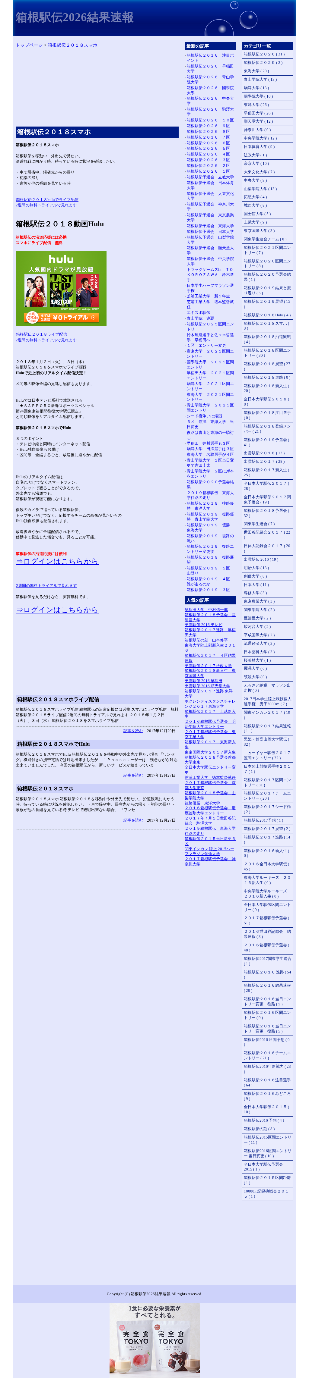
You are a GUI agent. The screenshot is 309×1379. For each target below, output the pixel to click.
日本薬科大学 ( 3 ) (259, 652)
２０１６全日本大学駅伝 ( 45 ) (266, 866)
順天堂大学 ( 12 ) (258, 121)
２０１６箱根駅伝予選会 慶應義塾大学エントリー (210, 810)
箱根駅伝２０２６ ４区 (208, 154)
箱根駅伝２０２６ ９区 (208, 126)
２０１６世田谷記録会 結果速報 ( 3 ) (267, 934)
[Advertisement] (97, 89)
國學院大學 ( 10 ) (258, 96)
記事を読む (133, 731)
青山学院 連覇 (200, 318)
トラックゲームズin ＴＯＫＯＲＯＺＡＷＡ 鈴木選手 (210, 274)
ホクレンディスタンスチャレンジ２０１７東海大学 (210, 704)
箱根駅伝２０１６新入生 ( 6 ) (266, 853)
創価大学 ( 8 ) (255, 576)
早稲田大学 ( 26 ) (258, 113)
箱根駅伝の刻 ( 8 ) (259, 1129)
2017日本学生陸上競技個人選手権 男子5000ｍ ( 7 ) (267, 701)
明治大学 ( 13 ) (256, 568)
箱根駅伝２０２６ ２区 (208, 165)
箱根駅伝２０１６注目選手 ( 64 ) (267, 1082)
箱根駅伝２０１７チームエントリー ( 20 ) (267, 796)
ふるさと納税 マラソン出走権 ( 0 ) (267, 688)
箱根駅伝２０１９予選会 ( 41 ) (266, 442)
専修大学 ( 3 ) (255, 593)
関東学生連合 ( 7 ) (259, 524)
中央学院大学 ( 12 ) (260, 138)
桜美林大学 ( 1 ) (257, 660)
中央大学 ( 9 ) (255, 180)
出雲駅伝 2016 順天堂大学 (207, 686)
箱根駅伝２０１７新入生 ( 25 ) (266, 472)
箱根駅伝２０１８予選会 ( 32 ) (266, 513)
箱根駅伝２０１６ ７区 (208, 137)
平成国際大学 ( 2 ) (259, 635)
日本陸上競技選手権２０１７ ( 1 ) (267, 769)
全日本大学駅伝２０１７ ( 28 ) (266, 486)
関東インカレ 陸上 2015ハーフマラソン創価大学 (209, 851)
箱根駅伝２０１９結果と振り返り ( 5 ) (267, 290)
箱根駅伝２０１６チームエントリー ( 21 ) (267, 1055)
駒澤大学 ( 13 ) (256, 88)
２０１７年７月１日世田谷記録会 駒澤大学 (210, 821)
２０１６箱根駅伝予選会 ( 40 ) (266, 947)
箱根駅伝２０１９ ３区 (208, 590)
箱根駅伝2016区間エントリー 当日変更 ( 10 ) (267, 1153)
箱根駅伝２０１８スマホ (72, 45)
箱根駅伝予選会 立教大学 (210, 177)
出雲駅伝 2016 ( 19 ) (261, 559)
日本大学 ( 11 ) (256, 584)
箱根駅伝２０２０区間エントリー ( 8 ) (267, 263)
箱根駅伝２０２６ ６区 (208, 143)
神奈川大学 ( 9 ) (257, 129)
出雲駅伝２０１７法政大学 (208, 665)
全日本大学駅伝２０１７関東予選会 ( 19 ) (267, 499)
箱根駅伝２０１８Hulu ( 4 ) (267, 315)
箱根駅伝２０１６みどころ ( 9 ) (267, 1096)
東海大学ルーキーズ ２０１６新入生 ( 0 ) (267, 880)
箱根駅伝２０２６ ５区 (208, 148)
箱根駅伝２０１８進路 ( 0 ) (267, 377)
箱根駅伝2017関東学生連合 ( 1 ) (267, 961)
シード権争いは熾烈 (204, 416)
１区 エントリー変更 (206, 345)
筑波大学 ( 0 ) (255, 677)
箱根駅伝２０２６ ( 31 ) (264, 54)
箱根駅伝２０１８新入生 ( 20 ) (266, 388)
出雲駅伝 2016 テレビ (203, 624)
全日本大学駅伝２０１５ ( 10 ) (266, 1109)
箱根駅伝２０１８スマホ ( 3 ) (266, 326)
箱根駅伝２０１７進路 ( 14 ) (267, 840)
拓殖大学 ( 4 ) (255, 197)
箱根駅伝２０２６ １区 (208, 171)
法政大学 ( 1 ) (255, 155)
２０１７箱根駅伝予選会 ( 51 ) (266, 920)
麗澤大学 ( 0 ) (255, 668)
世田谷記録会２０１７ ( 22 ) (267, 535)
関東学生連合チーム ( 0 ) (265, 239)
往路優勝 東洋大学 (202, 803)
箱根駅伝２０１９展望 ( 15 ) (267, 304)
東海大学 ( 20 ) (256, 71)
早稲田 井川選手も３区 (208, 443)
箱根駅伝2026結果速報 (75, 17)
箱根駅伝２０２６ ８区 (208, 131)
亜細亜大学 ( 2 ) (257, 618)
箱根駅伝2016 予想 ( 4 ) (264, 1120)
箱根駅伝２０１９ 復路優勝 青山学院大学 (210, 517)
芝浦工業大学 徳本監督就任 (210, 777)
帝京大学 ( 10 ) (256, 163)
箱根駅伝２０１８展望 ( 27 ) (267, 366)
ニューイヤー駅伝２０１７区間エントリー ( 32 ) (267, 755)
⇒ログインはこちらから (57, 561)
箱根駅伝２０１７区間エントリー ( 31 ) (267, 782)
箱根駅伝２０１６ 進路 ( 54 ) (267, 974)
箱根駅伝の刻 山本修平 (206, 640)
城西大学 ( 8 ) (255, 205)
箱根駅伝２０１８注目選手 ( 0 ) (267, 415)
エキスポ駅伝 (198, 312)
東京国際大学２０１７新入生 (210, 752)
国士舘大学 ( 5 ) (257, 214)
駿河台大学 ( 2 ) (257, 626)
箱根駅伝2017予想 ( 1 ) (263, 820)
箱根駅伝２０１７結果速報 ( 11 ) (267, 728)
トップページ (29, 45)
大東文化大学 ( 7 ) (259, 172)
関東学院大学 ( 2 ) (259, 609)
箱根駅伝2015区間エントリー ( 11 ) (267, 1140)
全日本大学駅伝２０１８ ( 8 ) (266, 401)
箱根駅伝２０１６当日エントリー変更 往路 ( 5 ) (267, 1001)
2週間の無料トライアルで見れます (46, 585)
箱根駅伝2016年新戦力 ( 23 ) (267, 1069)
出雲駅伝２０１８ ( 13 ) (264, 453)
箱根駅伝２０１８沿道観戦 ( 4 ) (267, 339)
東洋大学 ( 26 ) (256, 104)
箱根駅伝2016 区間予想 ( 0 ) (267, 1042)
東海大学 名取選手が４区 (210, 454)
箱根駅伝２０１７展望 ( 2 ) (267, 828)
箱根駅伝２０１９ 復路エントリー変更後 (210, 549)
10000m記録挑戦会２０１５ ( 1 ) (266, 1194)
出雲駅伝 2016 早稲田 (203, 681)
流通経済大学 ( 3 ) (259, 643)
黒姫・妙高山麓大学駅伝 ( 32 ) (266, 742)
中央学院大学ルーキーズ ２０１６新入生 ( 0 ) (267, 893)
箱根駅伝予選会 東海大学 (210, 226)
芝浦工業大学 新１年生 (208, 296)
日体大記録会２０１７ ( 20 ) (267, 548)
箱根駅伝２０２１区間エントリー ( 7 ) (267, 250)
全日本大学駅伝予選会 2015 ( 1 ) (263, 1167)
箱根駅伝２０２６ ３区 (208, 160)
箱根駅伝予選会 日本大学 (210, 231)
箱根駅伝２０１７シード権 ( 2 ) (267, 809)
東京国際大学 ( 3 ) (259, 230)
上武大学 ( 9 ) (255, 222)
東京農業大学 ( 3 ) (259, 601)
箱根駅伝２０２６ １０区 (210, 120)
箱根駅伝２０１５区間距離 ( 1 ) (267, 1180)
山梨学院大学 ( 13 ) (260, 188)
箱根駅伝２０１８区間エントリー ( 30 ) (267, 353)
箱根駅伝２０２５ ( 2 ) (263, 62)
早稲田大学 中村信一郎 (206, 609)
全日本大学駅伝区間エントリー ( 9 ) (267, 907)
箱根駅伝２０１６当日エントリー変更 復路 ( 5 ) (267, 1028)
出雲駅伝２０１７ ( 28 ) (264, 461)
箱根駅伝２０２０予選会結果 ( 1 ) (267, 277)
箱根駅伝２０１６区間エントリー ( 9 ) (267, 1015)
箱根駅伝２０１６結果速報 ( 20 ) (267, 988)
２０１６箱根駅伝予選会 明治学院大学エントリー (210, 724)
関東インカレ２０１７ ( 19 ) (267, 715)
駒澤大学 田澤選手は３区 (210, 449)
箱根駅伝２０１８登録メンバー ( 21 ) (267, 429)
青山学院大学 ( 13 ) (260, 79)
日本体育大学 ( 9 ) (259, 146)
